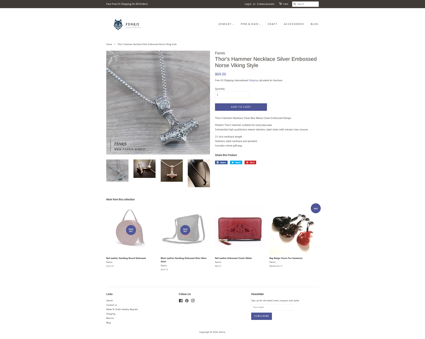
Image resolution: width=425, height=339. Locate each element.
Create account (265, 4)
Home (109, 44)
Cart (285, 4)
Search (109, 300)
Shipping (253, 80)
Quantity (220, 88)
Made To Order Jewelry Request (122, 309)
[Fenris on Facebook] (181, 301)
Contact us (111, 304)
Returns (110, 318)
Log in (248, 4)
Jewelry (225, 24)
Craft (272, 24)
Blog (315, 24)
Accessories (294, 24)
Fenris (222, 332)
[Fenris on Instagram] (193, 301)
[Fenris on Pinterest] (187, 301)
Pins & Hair (250, 24)
